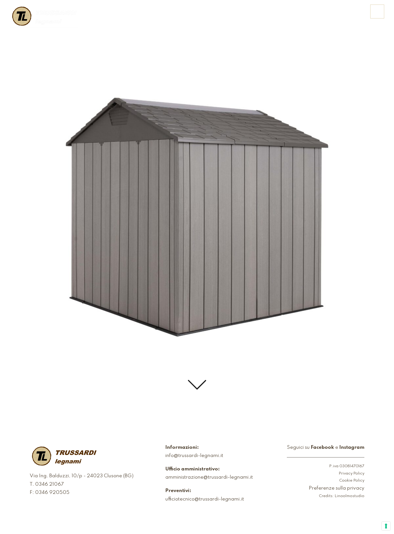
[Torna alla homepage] (44, 17)
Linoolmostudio (349, 496)
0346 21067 (49, 484)
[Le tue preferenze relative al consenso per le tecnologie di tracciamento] (386, 526)
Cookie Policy (351, 480)
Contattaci (348, 14)
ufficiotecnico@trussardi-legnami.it (204, 499)
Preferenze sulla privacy (336, 488)
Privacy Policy (351, 473)
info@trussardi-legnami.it (194, 456)
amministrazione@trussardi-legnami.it (209, 477)
